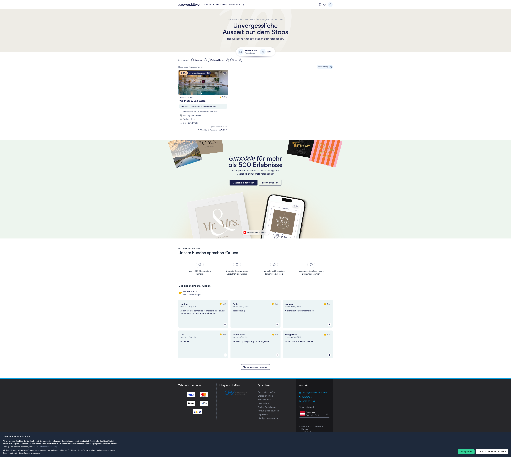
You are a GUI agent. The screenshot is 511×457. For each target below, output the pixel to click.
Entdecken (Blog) (265, 395)
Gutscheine (221, 4)
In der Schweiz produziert (257, 232)
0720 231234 (308, 401)
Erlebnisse (209, 4)
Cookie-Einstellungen (267, 407)
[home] (189, 4)
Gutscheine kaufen (266, 392)
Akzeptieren (466, 451)
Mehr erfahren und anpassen (492, 451)
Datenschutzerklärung (48, 447)
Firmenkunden (264, 399)
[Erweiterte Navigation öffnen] (244, 4)
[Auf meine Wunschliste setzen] (225, 73)
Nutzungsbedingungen (268, 410)
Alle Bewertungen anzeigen (255, 367)
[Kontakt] (320, 4)
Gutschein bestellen (243, 182)
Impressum (263, 414)
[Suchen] (330, 4)
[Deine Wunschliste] (324, 4)
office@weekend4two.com (314, 392)
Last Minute (234, 4)
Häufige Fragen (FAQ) (268, 418)
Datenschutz (263, 403)
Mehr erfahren (270, 182)
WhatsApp (307, 396)
